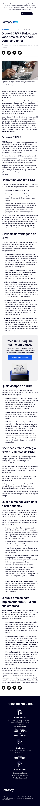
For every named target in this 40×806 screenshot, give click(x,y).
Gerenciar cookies (13, 14)
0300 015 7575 (20, 731)
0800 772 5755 (20, 736)
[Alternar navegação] (37, 22)
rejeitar (28, 9)
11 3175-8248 (20, 726)
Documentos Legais (20, 773)
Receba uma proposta (20, 357)
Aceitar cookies (26, 14)
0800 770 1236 (20, 758)
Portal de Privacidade (17, 5)
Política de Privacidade (20, 775)
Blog (15, 22)
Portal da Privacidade (20, 778)
